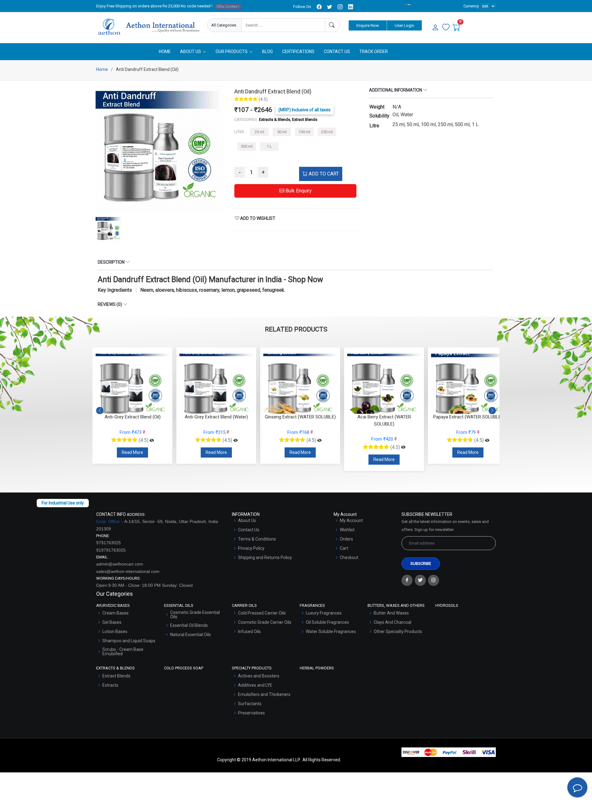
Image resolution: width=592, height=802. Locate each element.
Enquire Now (367, 25)
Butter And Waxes (391, 613)
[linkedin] (350, 6)
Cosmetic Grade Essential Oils (195, 614)
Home (165, 51)
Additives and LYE (255, 685)
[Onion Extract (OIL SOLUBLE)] (487, 440)
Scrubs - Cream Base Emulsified (122, 651)
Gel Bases (111, 622)
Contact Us (337, 51)
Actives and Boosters (258, 676)
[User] (435, 27)
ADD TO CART (323, 174)
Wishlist (347, 530)
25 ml (259, 132)
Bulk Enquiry (298, 191)
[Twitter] (420, 580)
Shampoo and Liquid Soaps (128, 641)
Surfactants (249, 703)
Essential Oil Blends (189, 625)
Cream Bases (115, 613)
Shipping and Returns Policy (265, 557)
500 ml (247, 146)
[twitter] (329, 6)
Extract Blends (116, 676)
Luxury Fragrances (324, 613)
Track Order (373, 51)
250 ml (327, 132)
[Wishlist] (446, 27)
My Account (351, 520)
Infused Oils (249, 631)
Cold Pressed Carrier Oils (262, 613)
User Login (404, 25)
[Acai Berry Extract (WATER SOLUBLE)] (319, 447)
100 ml (304, 132)
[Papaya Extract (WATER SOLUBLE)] (403, 440)
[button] (492, 410)
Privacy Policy (251, 548)
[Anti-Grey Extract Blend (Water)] (152, 440)
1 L (269, 146)
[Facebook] (407, 580)
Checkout (349, 557)
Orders (346, 539)
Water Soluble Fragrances (331, 631)
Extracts (110, 685)
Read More (132, 452)
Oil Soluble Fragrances (327, 622)
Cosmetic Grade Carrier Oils (264, 622)
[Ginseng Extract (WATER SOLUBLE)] (235, 440)
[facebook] (319, 6)
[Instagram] (433, 580)
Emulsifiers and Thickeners (264, 694)
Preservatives (251, 713)
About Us (247, 520)
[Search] (332, 25)
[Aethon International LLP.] (148, 26)
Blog (267, 51)
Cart (344, 548)
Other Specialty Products (398, 631)
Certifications (298, 51)
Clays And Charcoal (392, 622)
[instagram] (340, 6)
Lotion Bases (114, 631)
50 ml (282, 132)
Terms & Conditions (257, 539)
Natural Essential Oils (190, 634)
